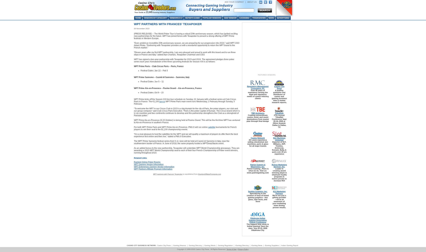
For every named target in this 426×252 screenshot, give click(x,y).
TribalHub (279, 113)
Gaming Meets (209, 245)
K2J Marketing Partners (279, 192)
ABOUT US (252, 2)
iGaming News (256, 245)
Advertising (283, 18)
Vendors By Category (155, 18)
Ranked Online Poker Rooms (147, 162)
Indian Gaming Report (289, 245)
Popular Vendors (212, 18)
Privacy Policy (243, 249)
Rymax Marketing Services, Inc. (279, 166)
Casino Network (258, 138)
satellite (211, 127)
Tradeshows (259, 18)
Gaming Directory (195, 245)
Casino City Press (279, 87)
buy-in (162, 101)
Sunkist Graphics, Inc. (257, 191)
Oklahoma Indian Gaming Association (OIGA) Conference (258, 220)
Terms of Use (231, 249)
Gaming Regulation (225, 245)
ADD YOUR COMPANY (234, 2)
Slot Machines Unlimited (279, 139)
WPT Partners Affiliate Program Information (153, 169)
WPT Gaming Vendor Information (149, 164)
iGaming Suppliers (272, 245)
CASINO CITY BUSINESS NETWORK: (141, 245)
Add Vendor (230, 18)
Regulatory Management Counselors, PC (258, 87)
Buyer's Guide (192, 18)
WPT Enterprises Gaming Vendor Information (154, 167)
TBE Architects (257, 113)
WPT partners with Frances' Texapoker (168, 174)
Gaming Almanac (179, 245)
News (271, 18)
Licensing (244, 18)
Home (138, 18)
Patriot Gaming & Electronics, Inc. (257, 166)
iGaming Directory (242, 245)
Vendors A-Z (176, 18)
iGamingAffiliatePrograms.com (209, 174)
